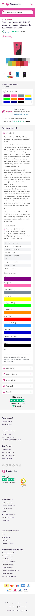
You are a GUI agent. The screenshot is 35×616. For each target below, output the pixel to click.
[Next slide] (30, 74)
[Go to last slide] (4, 74)
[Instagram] (17, 465)
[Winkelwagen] (32, 4)
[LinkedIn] (10, 465)
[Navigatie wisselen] (3, 4)
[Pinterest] (13, 465)
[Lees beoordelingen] (20, 31)
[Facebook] (6, 465)
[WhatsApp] (3, 465)
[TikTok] (20, 465)
